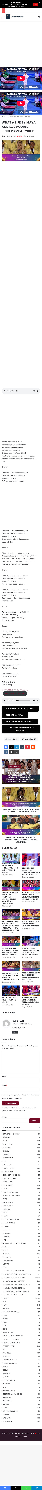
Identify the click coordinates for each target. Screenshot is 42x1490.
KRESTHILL (7, 1257)
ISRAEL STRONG (9, 1223)
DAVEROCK (7, 1165)
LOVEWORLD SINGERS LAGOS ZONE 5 (17, 1274)
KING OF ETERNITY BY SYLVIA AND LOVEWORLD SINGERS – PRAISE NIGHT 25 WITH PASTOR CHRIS (10, 898)
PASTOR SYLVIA (9, 1346)
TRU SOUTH (7, 1401)
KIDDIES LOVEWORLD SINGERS (14, 1243)
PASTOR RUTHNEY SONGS (13, 1336)
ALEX (5, 1141)
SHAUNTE (6, 1373)
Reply (15, 1032)
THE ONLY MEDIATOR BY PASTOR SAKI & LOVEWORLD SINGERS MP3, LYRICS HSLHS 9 (31, 896)
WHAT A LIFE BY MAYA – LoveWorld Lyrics (15, 690)
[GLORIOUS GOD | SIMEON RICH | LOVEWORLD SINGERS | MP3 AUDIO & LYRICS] (31, 859)
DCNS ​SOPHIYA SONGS (11, 1175)
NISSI (5, 1315)
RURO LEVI (7, 1356)
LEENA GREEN (8, 1260)
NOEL (5, 1322)
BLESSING (7, 1148)
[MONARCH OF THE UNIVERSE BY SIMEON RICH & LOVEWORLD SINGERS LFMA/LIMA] (11, 941)
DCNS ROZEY (8, 1171)
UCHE (5, 1408)
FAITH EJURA (8, 1202)
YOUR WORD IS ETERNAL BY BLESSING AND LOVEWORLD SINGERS (10, 869)
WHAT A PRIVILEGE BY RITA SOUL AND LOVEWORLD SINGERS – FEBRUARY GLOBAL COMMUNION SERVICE (10, 926)
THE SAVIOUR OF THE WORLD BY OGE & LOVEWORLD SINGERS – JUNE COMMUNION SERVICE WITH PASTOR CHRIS (21, 777)
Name (4, 1076)
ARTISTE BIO (7, 1144)
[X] (11, 747)
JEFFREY (6, 1230)
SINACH (6, 1377)
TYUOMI (6, 1404)
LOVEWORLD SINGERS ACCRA (14, 1271)
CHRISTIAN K (8, 1158)
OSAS (5, 1329)
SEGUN (5, 1370)
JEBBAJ (6, 1226)
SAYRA (5, 1366)
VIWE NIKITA (7, 1421)
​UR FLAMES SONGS (10, 1411)
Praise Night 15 (29, 739)
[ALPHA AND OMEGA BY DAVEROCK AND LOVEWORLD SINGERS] (31, 914)
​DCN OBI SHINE (8, 1168)
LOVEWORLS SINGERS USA (13, 1295)
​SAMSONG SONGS (10, 1363)
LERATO (6, 1264)
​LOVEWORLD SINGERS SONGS (19, 117)
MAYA (5, 1305)
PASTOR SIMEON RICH (11, 1343)
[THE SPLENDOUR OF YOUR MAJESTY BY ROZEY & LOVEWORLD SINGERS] (31, 990)
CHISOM (6, 1151)
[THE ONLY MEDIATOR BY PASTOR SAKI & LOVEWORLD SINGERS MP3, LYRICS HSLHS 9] (31, 885)
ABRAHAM (7, 1137)
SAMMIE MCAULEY (10, 1360)
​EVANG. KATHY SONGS (11, 1195)
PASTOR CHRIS (8, 1332)
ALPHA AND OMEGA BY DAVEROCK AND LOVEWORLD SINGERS (31, 924)
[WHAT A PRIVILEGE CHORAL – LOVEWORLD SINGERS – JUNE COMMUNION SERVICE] (31, 941)
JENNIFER (6, 1233)
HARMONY (7, 1209)
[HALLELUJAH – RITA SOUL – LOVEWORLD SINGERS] (11, 990)
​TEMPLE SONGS (9, 1390)
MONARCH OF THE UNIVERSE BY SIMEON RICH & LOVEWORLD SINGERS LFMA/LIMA (10, 951)
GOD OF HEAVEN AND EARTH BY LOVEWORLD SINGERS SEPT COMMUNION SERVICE (10, 976)
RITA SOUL (7, 1353)
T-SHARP (6, 1384)
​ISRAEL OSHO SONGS (11, 1219)
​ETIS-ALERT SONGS (10, 1192)
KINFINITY (7, 1247)
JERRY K (6, 1236)
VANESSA (6, 1414)
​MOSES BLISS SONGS (11, 1312)
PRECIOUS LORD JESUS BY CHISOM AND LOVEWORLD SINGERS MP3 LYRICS (31, 976)
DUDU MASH (7, 1182)
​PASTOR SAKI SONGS (11, 1339)
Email (4, 1085)
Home (5, 117)
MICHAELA (7, 1308)
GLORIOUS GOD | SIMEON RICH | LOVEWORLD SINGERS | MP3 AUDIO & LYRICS (31, 871)
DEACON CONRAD (9, 1178)
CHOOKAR (7, 1154)
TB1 (4, 1387)
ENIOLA (6, 1189)
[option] (21, 771)
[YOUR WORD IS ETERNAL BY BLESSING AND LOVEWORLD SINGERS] (11, 858)
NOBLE (5, 1319)
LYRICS (6, 1298)
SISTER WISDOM (9, 1380)
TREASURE (7, 1397)
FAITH (5, 1199)
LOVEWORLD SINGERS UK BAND (17, 1291)
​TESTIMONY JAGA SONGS (12, 1394)
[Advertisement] (21, 45)
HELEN (5, 1213)
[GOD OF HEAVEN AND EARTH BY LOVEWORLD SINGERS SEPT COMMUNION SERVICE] (11, 966)
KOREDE (6, 1254)
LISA (4, 1267)
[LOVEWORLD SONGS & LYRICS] (15, 16)
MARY (5, 1301)
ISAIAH (5, 1216)
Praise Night (12, 739)
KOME (5, 1250)
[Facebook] (6, 747)
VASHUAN (6, 1418)
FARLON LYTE (8, 1206)
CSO (4, 1161)
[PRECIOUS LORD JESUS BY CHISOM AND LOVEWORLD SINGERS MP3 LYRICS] (31, 966)
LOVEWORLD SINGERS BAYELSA (17, 1284)
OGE (10, 768)
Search (4, 1117)
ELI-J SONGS (8, 1185)
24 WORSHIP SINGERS (11, 1134)
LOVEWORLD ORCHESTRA (15, 1281)
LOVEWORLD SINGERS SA (15, 1288)
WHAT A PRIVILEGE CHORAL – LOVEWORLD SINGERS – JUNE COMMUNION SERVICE (31, 951)
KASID (5, 1240)
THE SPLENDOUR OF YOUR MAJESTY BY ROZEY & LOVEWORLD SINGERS (30, 1001)
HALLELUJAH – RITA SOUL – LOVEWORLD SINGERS (10, 1000)
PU (4, 1349)
